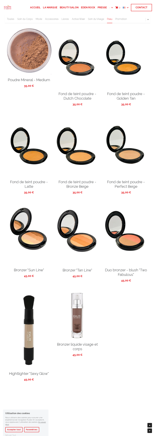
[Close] (112, 188)
